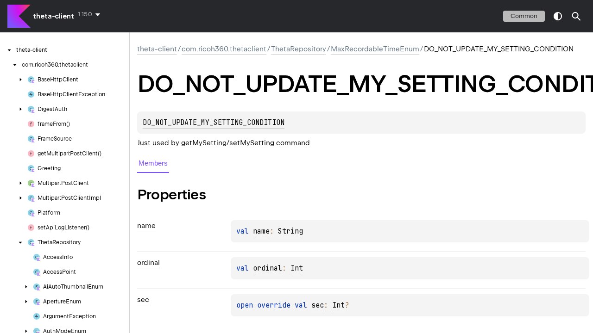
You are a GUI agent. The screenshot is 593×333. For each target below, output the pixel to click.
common (524, 15)
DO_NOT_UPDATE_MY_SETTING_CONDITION (213, 122)
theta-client (53, 16)
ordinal (267, 268)
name (261, 231)
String (290, 231)
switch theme (558, 16)
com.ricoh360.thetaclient (224, 49)
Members (153, 163)
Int (296, 268)
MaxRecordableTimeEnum (375, 49)
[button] (576, 16)
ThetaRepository (298, 49)
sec (317, 305)
